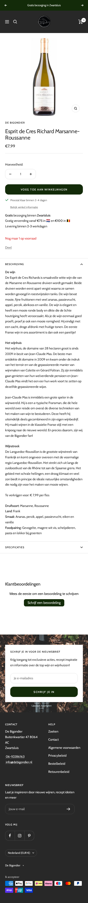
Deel (8, 248)
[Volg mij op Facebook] (10, 835)
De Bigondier (15, 122)
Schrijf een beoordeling (44, 603)
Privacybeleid (57, 755)
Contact (53, 739)
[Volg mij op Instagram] (19, 835)
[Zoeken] (15, 22)
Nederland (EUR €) (19, 852)
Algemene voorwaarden (64, 748)
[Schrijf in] (68, 809)
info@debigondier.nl (18, 762)
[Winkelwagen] (80, 22)
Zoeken (53, 731)
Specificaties (14, 547)
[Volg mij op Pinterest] (29, 835)
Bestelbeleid (56, 764)
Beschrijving (14, 264)
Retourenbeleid (58, 772)
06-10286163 (15, 757)
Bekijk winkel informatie (24, 207)
